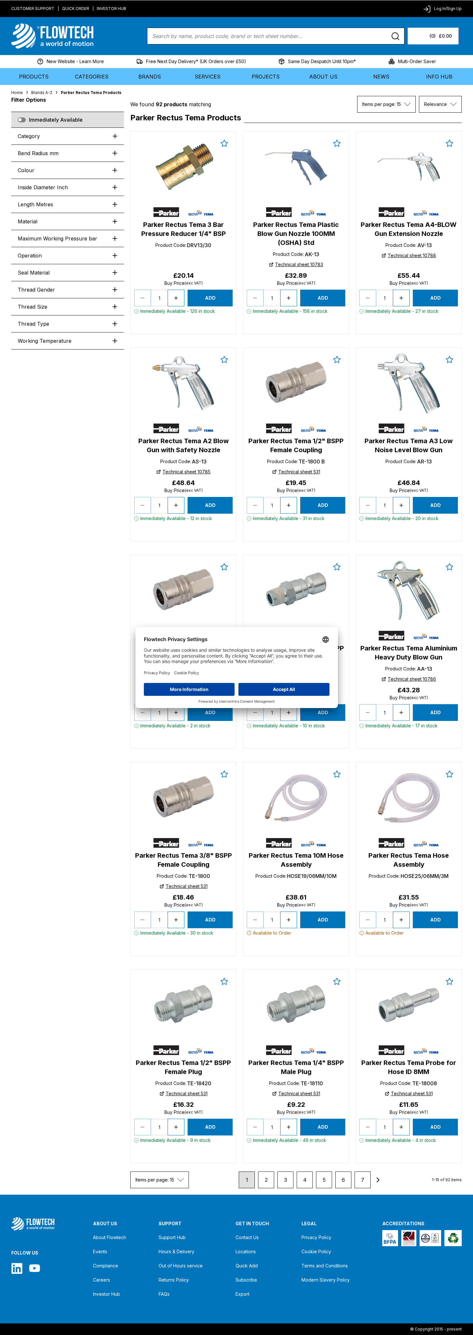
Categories (91, 76)
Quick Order (75, 8)
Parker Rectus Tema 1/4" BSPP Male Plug (296, 1067)
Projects (266, 76)
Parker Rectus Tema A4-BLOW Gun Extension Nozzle (409, 229)
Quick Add (247, 1265)
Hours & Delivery (176, 1251)
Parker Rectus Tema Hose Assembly (408, 860)
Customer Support (32, 8)
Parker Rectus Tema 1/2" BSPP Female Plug (183, 1067)
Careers (101, 1280)
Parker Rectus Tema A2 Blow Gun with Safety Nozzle (183, 445)
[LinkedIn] (17, 1268)
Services (207, 76)
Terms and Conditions (324, 1265)
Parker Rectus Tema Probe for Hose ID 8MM (408, 1067)
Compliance (105, 1265)
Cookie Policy (316, 1251)
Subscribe (246, 1280)
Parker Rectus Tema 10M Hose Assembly (296, 860)
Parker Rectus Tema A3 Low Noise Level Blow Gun (409, 445)
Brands (149, 76)
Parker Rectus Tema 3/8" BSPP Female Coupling (183, 860)
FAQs (164, 1294)
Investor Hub (111, 8)
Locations (246, 1251)
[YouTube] (34, 1268)
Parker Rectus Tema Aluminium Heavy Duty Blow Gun (408, 652)
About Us (323, 76)
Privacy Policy (316, 1237)
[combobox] (386, 104)
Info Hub (439, 76)
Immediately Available (56, 120)
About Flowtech (109, 1237)
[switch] (22, 119)
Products (34, 76)
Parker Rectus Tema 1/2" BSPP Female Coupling (296, 445)
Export (242, 1294)
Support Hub (172, 1237)
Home (17, 92)
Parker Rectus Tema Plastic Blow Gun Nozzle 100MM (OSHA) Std (296, 234)
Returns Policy (174, 1280)
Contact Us (247, 1237)
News (381, 76)
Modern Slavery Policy (325, 1280)
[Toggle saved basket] (224, 143)
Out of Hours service (181, 1265)
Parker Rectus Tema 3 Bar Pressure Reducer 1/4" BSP (183, 229)
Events (100, 1251)
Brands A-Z (41, 92)
